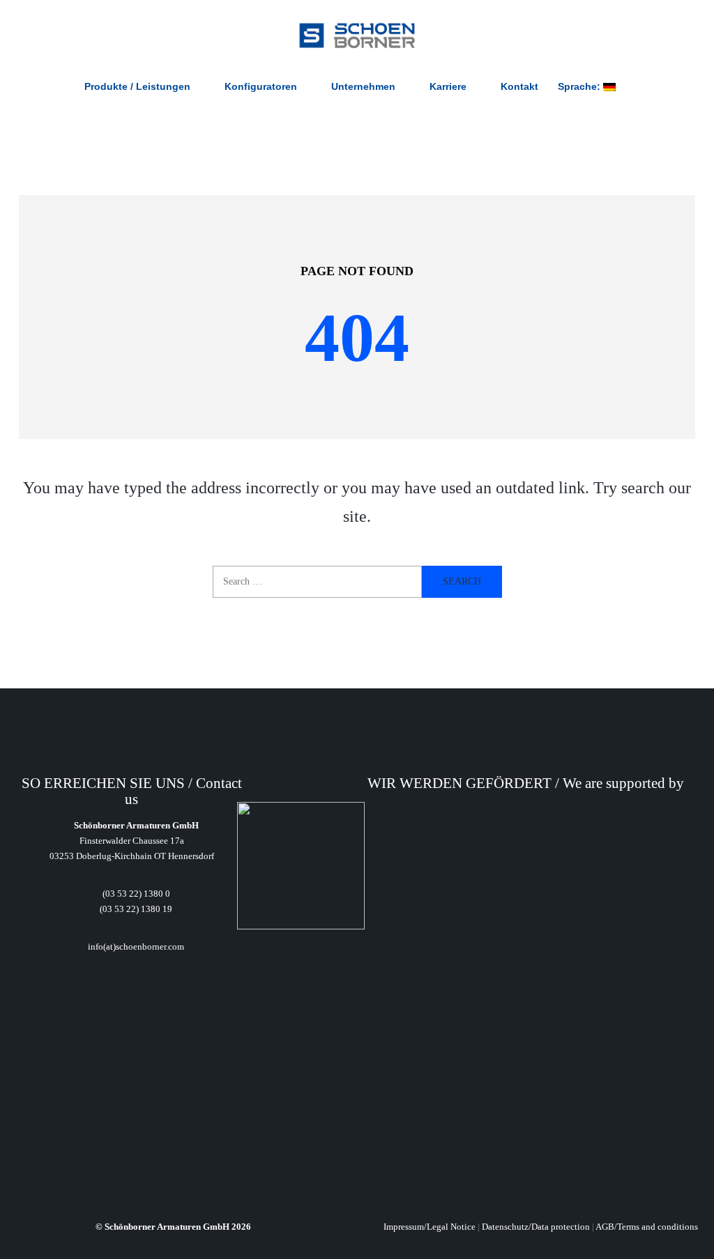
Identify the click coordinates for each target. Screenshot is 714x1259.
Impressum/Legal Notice (429, 1226)
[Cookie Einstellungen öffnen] (30, 1240)
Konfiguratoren (261, 86)
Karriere (448, 86)
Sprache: (580, 86)
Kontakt (519, 86)
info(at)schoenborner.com (135, 946)
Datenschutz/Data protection (536, 1226)
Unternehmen (363, 86)
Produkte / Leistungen (137, 86)
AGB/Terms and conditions (646, 1226)
